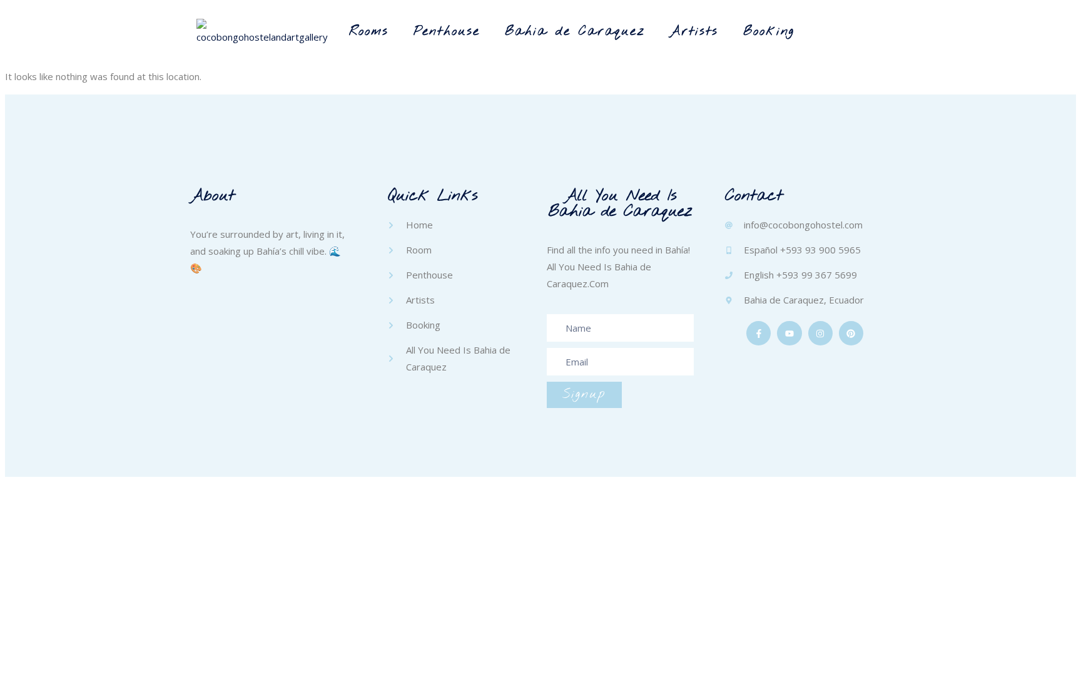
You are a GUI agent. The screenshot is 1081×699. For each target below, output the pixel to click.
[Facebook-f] (758, 333)
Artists (694, 31)
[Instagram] (820, 333)
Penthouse (447, 31)
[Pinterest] (851, 333)
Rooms (368, 31)
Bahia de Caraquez (575, 31)
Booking (768, 31)
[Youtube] (789, 333)
